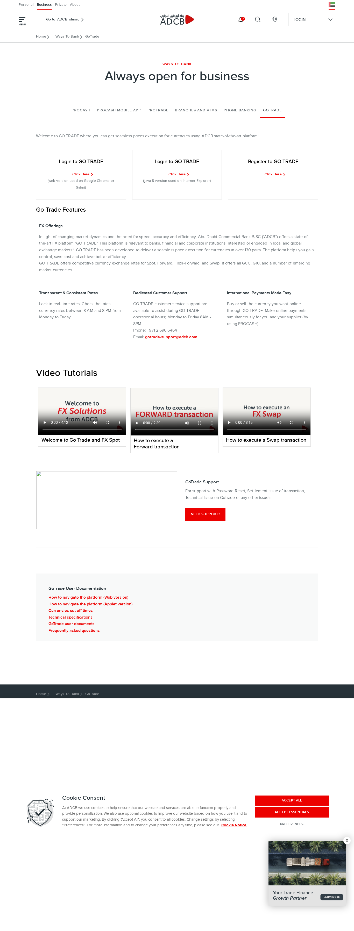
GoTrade (272, 110)
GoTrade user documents (71, 623)
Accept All (292, 800)
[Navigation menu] (22, 19)
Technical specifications (70, 617)
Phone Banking (240, 110)
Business (44, 4)
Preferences (291, 824)
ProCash (81, 110)
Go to (62, 19)
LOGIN (300, 19)
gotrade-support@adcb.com (171, 337)
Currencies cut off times (70, 610)
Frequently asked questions (74, 630)
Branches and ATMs (196, 110)
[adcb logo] (177, 19)
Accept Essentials (292, 812)
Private (61, 4)
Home (41, 36)
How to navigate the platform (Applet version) (90, 604)
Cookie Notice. (234, 825)
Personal (26, 4)
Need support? (205, 514)
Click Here (80, 174)
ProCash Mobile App (119, 110)
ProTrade (157, 110)
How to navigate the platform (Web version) (88, 597)
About (75, 4)
